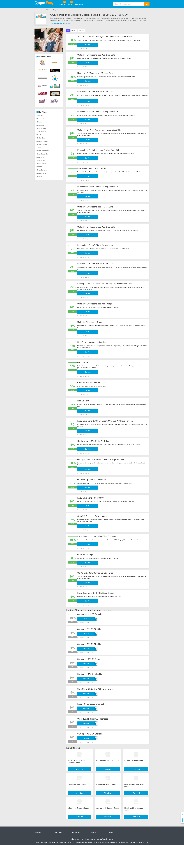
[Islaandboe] (79, 802)
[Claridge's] (108, 778)
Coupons (61, 4)
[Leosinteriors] (108, 754)
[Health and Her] (136, 802)
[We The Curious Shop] (79, 754)
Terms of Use (76, 832)
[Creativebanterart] (136, 778)
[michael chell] (108, 802)
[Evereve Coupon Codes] (48, 40)
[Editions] (136, 754)
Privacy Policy (58, 832)
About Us (38, 832)
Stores (70, 4)
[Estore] (79, 778)
